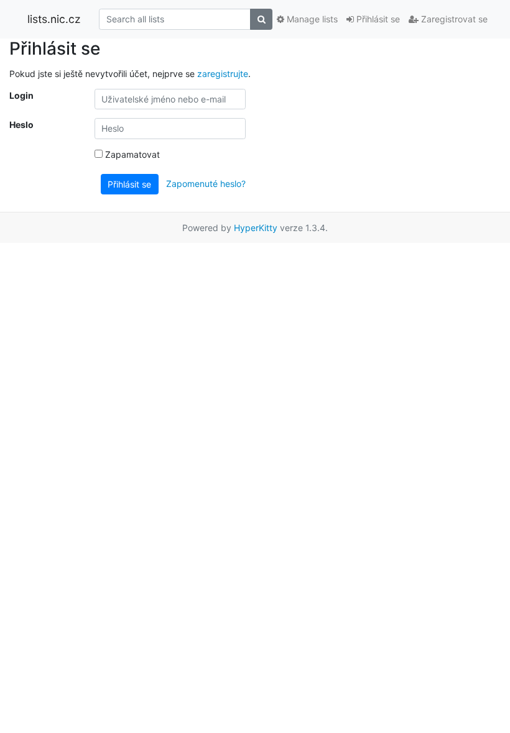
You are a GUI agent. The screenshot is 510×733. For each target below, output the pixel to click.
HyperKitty (255, 227)
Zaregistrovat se (453, 19)
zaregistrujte (222, 73)
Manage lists (311, 19)
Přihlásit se (377, 19)
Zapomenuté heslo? (206, 183)
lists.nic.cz (53, 18)
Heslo (21, 124)
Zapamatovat (131, 154)
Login (21, 95)
